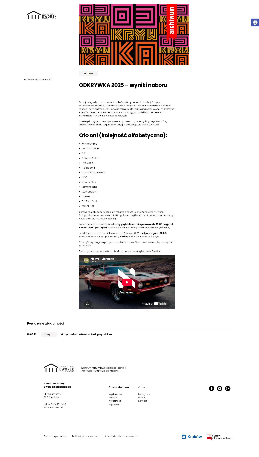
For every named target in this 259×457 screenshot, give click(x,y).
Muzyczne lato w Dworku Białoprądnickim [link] (86, 334)
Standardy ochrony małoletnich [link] (121, 436)
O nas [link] (141, 387)
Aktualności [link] (115, 400)
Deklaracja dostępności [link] (85, 436)
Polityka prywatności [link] (55, 436)
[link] (255, 22)
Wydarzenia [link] (115, 394)
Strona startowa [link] (119, 387)
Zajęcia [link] (113, 397)
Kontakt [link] (142, 400)
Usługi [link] (141, 397)
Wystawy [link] (114, 404)
